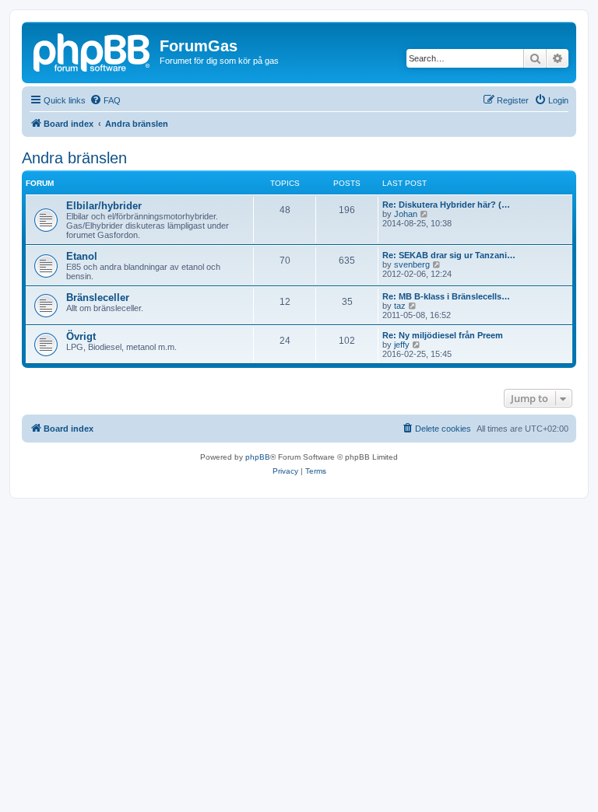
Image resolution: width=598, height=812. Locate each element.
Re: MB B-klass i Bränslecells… (446, 296)
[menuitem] (105, 100)
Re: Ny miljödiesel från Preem (442, 335)
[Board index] (93, 50)
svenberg (412, 264)
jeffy (402, 344)
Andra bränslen (74, 157)
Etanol (81, 256)
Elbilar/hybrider (104, 206)
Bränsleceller (97, 297)
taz (400, 305)
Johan (405, 214)
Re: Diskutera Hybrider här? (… (446, 204)
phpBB (257, 457)
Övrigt (81, 336)
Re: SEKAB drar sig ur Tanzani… (448, 255)
